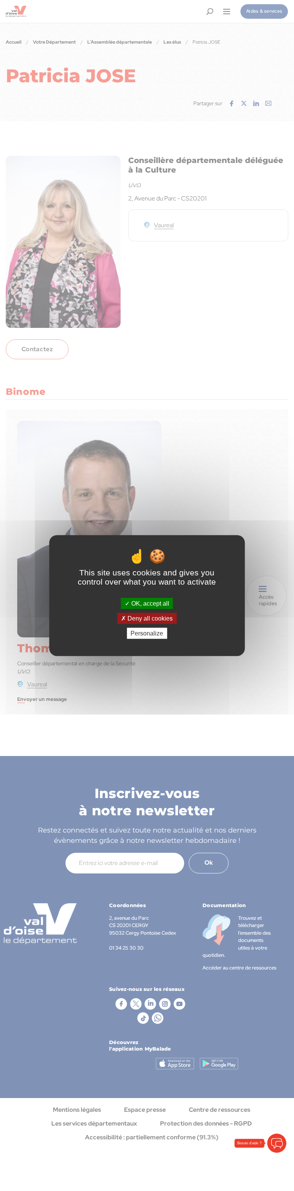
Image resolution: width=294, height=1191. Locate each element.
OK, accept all (149, 603)
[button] (276, 1143)
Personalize (147, 633)
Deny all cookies (149, 618)
